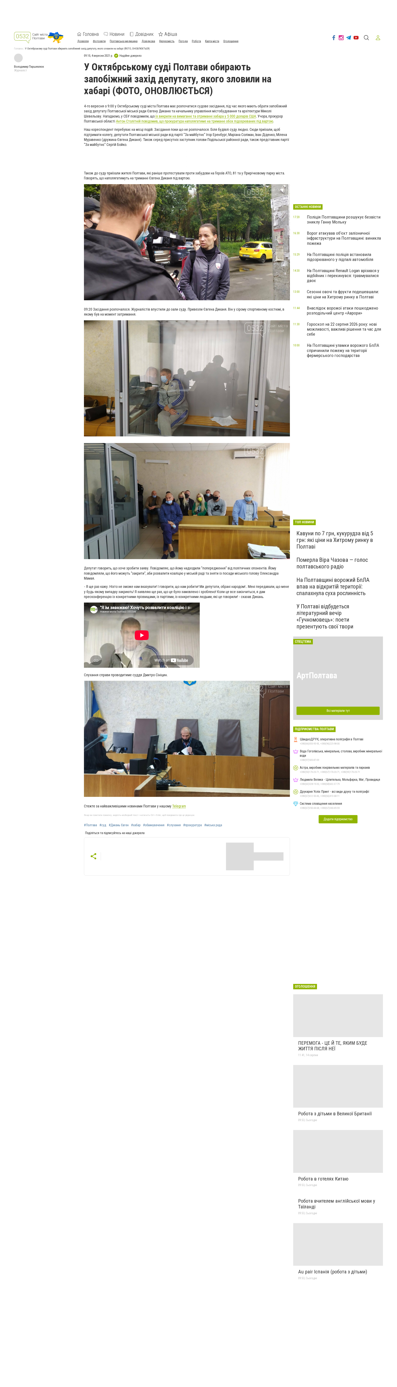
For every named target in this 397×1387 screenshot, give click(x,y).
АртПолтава (317, 675)
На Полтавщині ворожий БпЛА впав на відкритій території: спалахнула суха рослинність (333, 586)
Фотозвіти (99, 41)
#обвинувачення (153, 825)
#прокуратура (192, 825)
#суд (102, 825)
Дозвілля (83, 41)
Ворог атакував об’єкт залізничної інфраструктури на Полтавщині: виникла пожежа (344, 238)
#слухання (174, 825)
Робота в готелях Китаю (323, 1179)
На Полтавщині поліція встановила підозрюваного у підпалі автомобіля (340, 257)
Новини (117, 34)
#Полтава (90, 825)
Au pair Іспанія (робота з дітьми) (332, 1272)
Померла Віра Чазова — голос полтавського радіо (332, 563)
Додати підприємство (338, 819)
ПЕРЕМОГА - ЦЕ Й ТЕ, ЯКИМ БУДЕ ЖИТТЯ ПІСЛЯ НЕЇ (332, 1046)
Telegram (179, 806)
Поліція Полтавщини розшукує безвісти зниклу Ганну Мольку (343, 220)
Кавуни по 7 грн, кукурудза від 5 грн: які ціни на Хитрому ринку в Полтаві (335, 540)
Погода (183, 41)
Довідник (144, 34)
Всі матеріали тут (338, 711)
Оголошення (230, 41)
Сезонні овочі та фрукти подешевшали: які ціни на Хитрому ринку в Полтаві (343, 294)
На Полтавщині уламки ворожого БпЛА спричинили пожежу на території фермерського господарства (343, 350)
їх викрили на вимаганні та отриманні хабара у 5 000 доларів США (205, 116)
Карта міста (212, 41)
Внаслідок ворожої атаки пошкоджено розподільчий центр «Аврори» (342, 311)
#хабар (136, 825)
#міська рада (213, 825)
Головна (91, 34)
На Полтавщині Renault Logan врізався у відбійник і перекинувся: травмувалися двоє (343, 275)
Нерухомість (167, 41)
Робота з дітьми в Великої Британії (335, 1114)
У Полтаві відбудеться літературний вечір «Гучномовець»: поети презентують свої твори (325, 616)
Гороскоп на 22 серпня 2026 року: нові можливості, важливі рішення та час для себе (344, 329)
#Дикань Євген (119, 825)
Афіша (170, 34)
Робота (196, 41)
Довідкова (148, 41)
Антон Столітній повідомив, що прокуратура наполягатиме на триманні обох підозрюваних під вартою (194, 121)
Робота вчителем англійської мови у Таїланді (336, 1204)
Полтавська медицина (124, 41)
